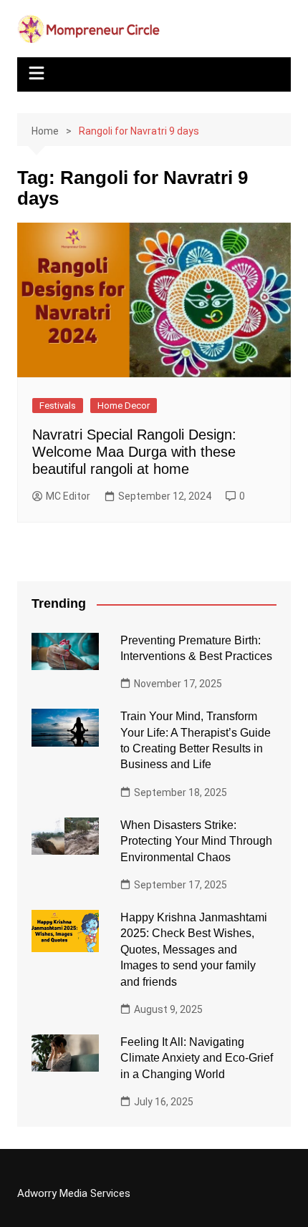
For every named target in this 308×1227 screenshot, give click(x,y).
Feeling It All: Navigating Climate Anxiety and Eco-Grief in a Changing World (196, 1058)
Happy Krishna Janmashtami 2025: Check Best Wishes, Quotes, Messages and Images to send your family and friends (193, 949)
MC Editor (68, 496)
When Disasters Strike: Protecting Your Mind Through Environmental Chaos (196, 841)
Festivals (57, 405)
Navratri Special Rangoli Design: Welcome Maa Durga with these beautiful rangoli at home (134, 452)
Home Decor (123, 405)
